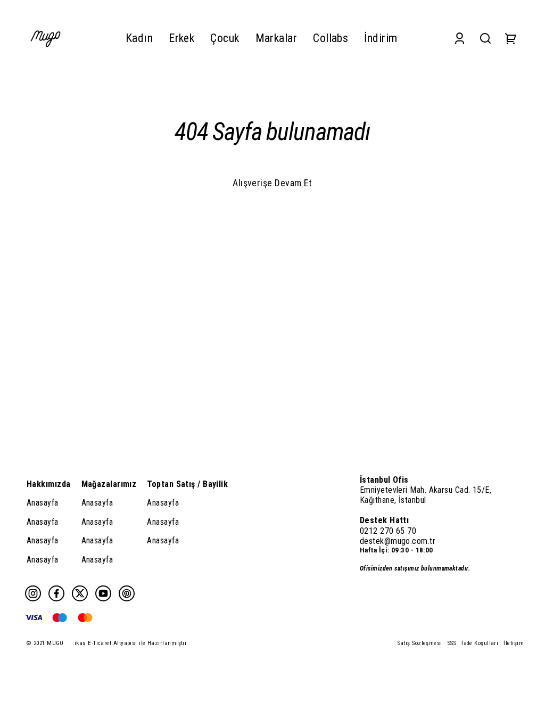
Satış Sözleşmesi (420, 643)
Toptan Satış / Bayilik (187, 484)
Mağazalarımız (109, 484)
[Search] (485, 38)
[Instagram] (33, 593)
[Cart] (511, 38)
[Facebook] (56, 593)
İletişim (513, 643)
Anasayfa (43, 503)
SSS (452, 643)
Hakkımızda (49, 484)
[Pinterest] (127, 593)
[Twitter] (80, 593)
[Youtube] (103, 593)
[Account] (460, 38)
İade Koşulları (479, 643)
